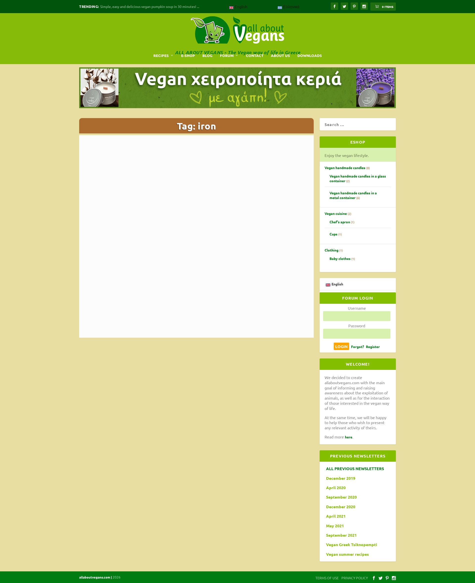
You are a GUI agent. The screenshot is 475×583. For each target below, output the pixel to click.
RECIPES (161, 55)
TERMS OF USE (327, 578)
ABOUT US (280, 55)
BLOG (207, 55)
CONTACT (254, 55)
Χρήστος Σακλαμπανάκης (170, 290)
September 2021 (341, 535)
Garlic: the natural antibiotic (125, 282)
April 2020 (336, 487)
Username (357, 307)
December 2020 (340, 506)
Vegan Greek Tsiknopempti (351, 544)
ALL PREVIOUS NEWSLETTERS (355, 468)
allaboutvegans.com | (96, 577)
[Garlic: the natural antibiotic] (194, 207)
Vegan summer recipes (347, 554)
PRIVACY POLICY (354, 578)
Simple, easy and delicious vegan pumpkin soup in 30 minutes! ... (149, 6)
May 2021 (335, 525)
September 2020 (341, 497)
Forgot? (357, 346)
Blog (212, 290)
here (348, 437)
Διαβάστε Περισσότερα (112, 317)
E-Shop (188, 55)
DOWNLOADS (309, 55)
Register (373, 346)
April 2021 (336, 516)
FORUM (227, 55)
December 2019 (340, 478)
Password (356, 325)
